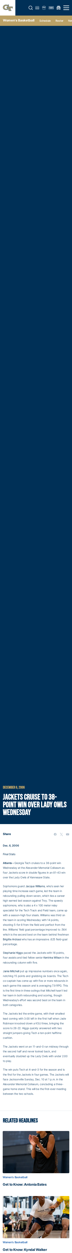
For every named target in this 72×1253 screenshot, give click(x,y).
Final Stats (9, 854)
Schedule (45, 20)
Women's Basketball (19, 20)
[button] (30, 8)
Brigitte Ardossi (12, 939)
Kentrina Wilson (52, 957)
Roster (59, 20)
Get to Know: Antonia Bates (25, 1184)
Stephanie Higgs (13, 952)
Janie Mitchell (11, 971)
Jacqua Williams (35, 886)
